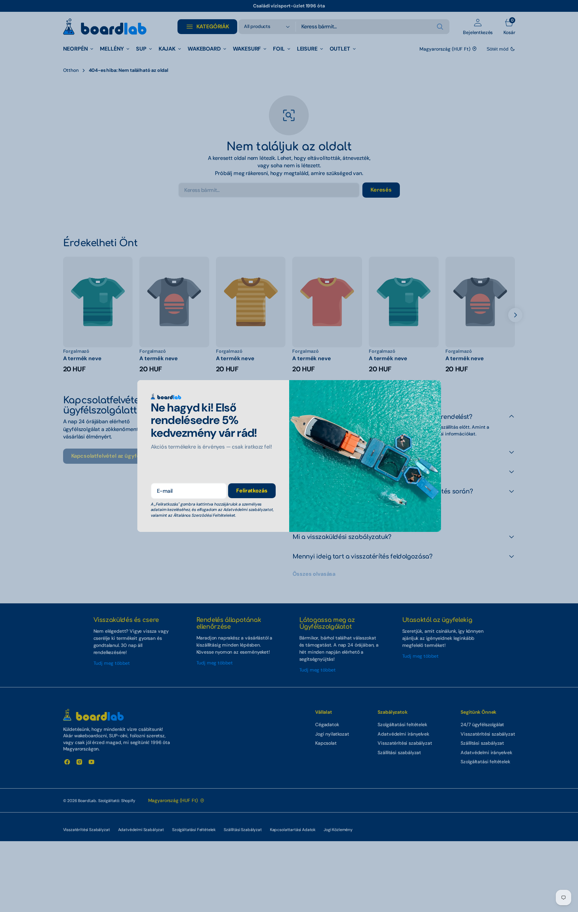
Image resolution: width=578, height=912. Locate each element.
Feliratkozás (251, 490)
